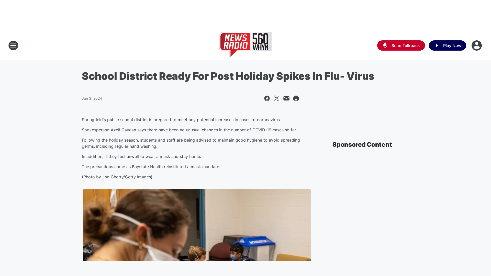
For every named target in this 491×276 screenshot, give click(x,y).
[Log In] (477, 45)
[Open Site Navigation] (13, 45)
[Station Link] (245, 45)
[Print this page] (296, 98)
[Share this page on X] (276, 98)
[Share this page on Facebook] (267, 98)
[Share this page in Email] (286, 98)
